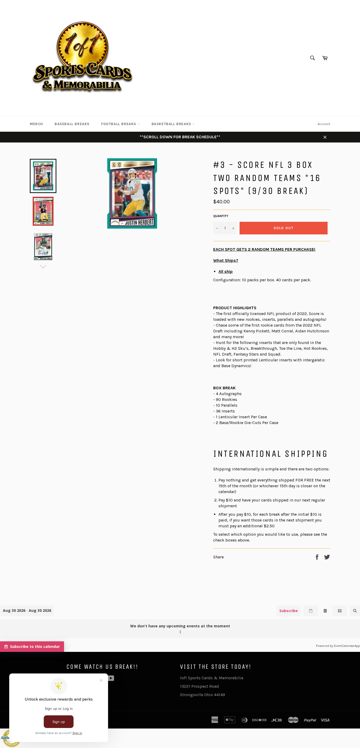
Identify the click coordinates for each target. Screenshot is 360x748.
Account (324, 124)
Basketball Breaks (172, 124)
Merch (36, 124)
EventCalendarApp (347, 646)
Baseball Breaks (72, 124)
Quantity (220, 216)
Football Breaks (119, 124)
